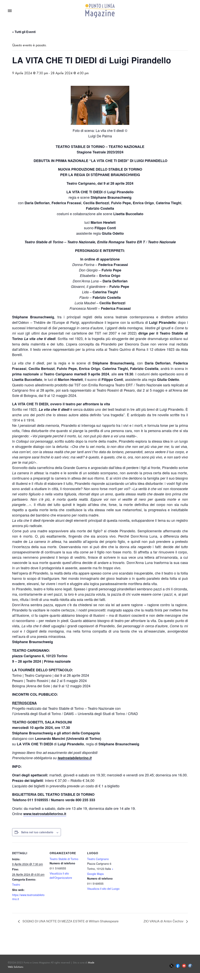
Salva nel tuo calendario (37, 832)
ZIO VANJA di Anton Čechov (164, 921)
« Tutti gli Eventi (24, 32)
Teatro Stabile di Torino (64, 859)
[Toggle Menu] (10, 11)
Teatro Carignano (98, 859)
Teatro (16, 884)
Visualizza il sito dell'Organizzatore (61, 875)
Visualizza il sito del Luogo (103, 889)
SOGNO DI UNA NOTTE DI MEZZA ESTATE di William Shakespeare (70, 921)
